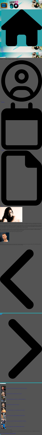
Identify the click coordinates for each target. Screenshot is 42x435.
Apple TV (2, 49)
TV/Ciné (2, 46)
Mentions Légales (7, 433)
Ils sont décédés (4, 55)
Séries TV (2, 51)
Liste (3, 54)
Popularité (3, 52)
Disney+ (2, 48)
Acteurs (2, 53)
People (2, 50)
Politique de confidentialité (12, 433)
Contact (3, 433)
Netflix (2, 47)
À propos (2, 56)
